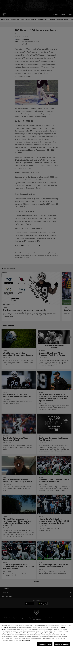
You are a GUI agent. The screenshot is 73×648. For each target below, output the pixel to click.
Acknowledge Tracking (44, 644)
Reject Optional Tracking (62, 644)
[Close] (70, 626)
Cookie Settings (25, 640)
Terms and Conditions (10, 627)
